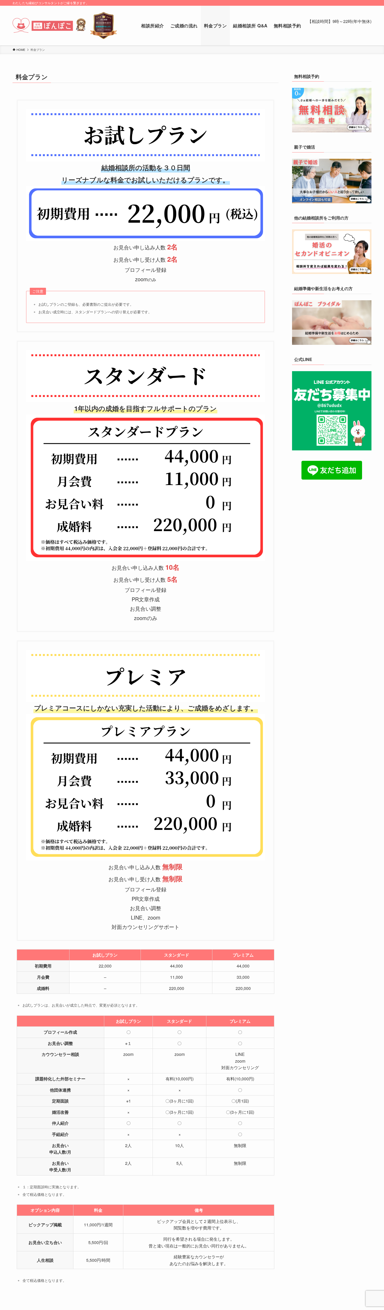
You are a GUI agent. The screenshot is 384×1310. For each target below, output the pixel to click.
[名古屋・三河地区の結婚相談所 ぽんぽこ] (65, 25)
